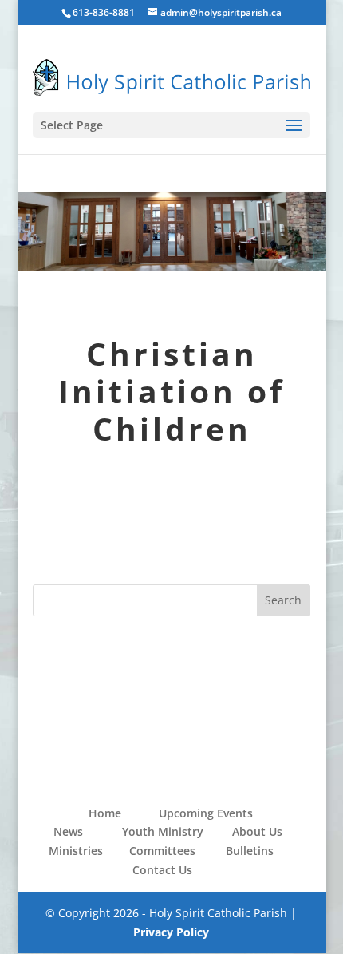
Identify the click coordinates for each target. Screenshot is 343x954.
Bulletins (250, 850)
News (68, 831)
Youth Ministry (162, 831)
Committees (162, 850)
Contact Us (162, 869)
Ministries (76, 850)
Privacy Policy (171, 932)
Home (105, 813)
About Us (257, 831)
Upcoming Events (206, 813)
